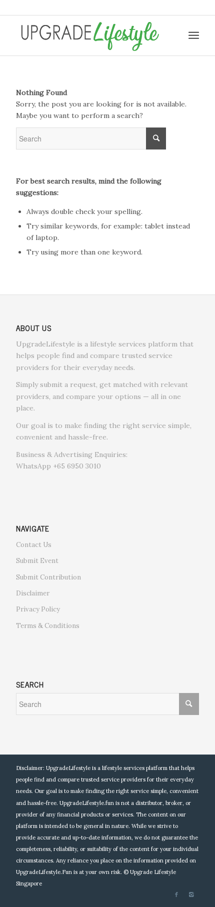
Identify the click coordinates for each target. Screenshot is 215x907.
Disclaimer (33, 593)
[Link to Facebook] (176, 894)
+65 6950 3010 (77, 466)
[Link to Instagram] (191, 894)
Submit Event (37, 560)
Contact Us (34, 544)
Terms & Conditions (48, 626)
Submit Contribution (48, 577)
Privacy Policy (38, 609)
